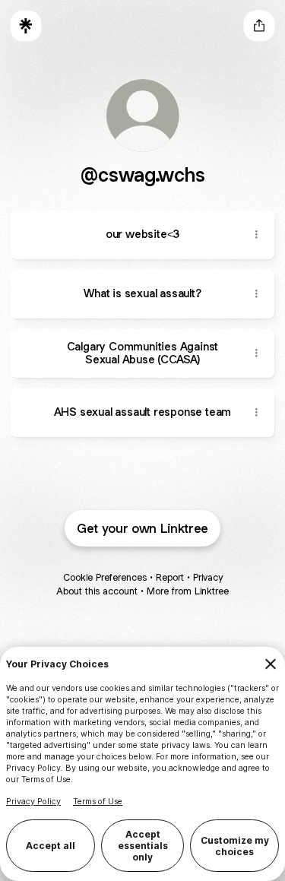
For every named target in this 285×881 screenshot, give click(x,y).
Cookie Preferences (105, 577)
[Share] (256, 235)
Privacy (208, 577)
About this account (97, 591)
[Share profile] (259, 26)
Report (170, 577)
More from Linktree (188, 591)
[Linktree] (26, 26)
